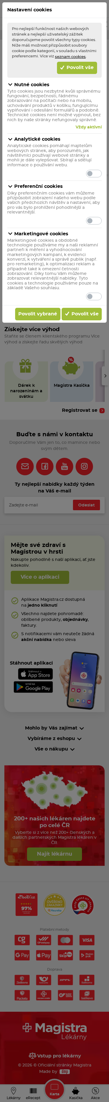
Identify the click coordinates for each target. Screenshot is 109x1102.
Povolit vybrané (37, 314)
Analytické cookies (37, 139)
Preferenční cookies (38, 186)
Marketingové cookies (41, 234)
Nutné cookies (31, 84)
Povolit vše (79, 67)
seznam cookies (70, 57)
